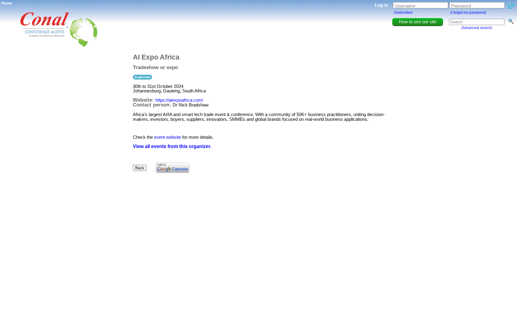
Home (6, 3)
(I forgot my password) (468, 12)
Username (405, 6)
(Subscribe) (403, 12)
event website (167, 137)
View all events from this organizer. (172, 146)
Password (461, 6)
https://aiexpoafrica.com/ (179, 100)
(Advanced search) (476, 28)
